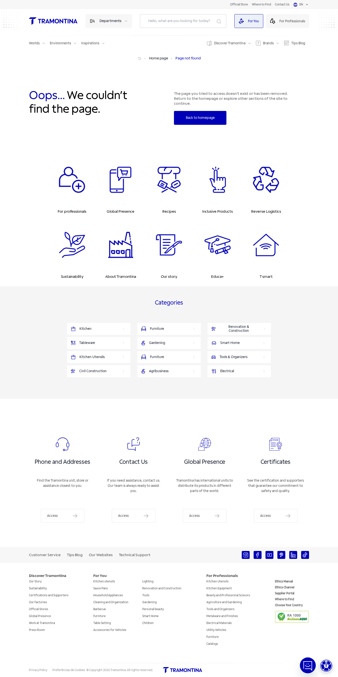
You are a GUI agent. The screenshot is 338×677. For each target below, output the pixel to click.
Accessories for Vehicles (109, 630)
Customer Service (45, 555)
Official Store (239, 4)
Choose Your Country (289, 605)
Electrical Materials (219, 623)
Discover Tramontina (229, 43)
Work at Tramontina (42, 623)
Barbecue (99, 609)
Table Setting (102, 623)
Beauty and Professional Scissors (228, 595)
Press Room (37, 630)
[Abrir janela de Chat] (308, 665)
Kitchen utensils (104, 581)
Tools (145, 595)
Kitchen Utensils (217, 581)
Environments (60, 43)
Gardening (149, 602)
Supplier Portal (284, 593)
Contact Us (282, 4)
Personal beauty (153, 609)
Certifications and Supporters (49, 595)
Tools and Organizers (220, 609)
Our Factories (38, 602)
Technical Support (134, 555)
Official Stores (38, 609)
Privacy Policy (38, 670)
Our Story (35, 581)
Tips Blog (298, 43)
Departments (110, 21)
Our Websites (101, 555)
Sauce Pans (100, 588)
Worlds (34, 43)
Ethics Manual (284, 581)
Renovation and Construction (161, 588)
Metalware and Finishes (222, 616)
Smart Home (150, 616)
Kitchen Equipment (219, 588)
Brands (268, 43)
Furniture (99, 616)
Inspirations (90, 43)
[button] (326, 666)
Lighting (147, 581)
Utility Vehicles (216, 630)
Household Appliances (108, 595)
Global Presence (40, 616)
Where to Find (261, 4)
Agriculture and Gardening (224, 602)
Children (148, 623)
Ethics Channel (284, 587)
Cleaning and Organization (110, 602)
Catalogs (212, 644)
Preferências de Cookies (68, 670)
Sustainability (38, 588)
